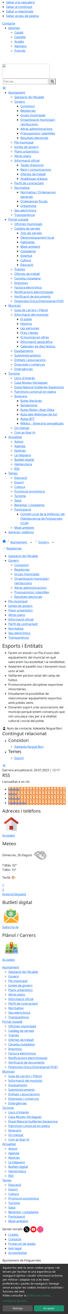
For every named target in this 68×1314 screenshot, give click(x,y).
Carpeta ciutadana (21, 1044)
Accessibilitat (17, 1253)
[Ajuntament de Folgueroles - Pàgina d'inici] (25, 71)
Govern (44, 542)
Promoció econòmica (23, 1198)
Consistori (21, 565)
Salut (11, 1207)
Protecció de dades (22, 1244)
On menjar (16, 1135)
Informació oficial (20, 619)
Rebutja (18, 1308)
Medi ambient (18, 1221)
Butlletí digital (18, 1167)
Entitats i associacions (24, 1094)
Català (18, 32)
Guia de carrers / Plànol (25, 1076)
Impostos (15, 1049)
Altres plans (16, 615)
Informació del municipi (25, 1081)
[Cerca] (52, 81)
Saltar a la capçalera (20, 2)
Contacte (8, 23)
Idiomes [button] (14, 28)
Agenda (13, 789)
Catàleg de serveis (21, 1031)
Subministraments (21, 1090)
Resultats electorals (28, 597)
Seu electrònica (19, 633)
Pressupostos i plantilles (31, 592)
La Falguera (16, 1162)
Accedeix (8, 835)
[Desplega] (31, 542)
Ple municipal (17, 601)
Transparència (18, 637)
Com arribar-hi (18, 1139)
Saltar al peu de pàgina (22, 16)
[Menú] (4, 88)
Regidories (14, 548)
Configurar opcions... (16, 1300)
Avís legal (15, 1248)
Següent (20, 894)
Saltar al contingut (19, 7)
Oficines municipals (22, 1026)
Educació (14, 1185)
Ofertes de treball (21, 1040)
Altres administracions (30, 588)
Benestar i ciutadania (23, 1212)
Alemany (20, 46)
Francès (20, 51)
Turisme (8, 1108)
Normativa (15, 628)
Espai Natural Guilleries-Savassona (33, 1121)
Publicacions (17, 803)
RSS (11, 1176)
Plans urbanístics (20, 610)
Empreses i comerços (23, 1099)
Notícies (14, 798)
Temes (7, 1180)
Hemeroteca (17, 1171)
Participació (16, 1216)
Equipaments (17, 1085)
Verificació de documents (26, 1062)
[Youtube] (33, 1229)
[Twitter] (27, 1229)
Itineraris (14, 1130)
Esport (13, 1189)
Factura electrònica (22, 1053)
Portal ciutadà (12, 1022)
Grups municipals (26, 574)
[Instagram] (40, 1229)
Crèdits (13, 1235)
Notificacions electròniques (27, 1058)
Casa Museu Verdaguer (25, 1117)
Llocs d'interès (18, 1112)
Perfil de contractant (23, 624)
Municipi (8, 1071)
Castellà (20, 37)
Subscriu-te (10, 927)
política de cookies (38, 1295)
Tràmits (13, 1035)
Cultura (13, 1194)
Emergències (17, 1103)
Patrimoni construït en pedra (29, 1126)
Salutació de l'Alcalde (23, 556)
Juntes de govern (20, 606)
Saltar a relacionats (19, 11)
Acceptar (49, 1308)
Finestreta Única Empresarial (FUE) (33, 1067)
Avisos (12, 794)
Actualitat (9, 1144)
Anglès (19, 41)
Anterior (8, 894)
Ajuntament (19, 542)
